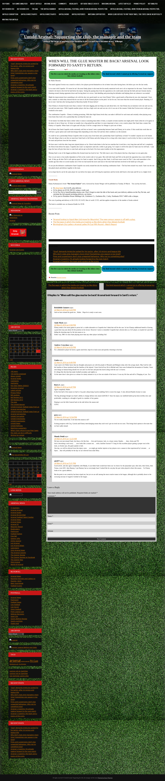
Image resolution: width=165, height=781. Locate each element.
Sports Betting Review (19, 619)
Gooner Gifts (15, 538)
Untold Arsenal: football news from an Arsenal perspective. (135, 9)
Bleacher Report (17, 527)
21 (28, 351)
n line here (58, 188)
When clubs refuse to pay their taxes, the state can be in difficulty (135, 14)
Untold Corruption (10, 14)
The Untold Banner (48, 9)
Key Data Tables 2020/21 (90, 3)
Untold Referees (78, 14)
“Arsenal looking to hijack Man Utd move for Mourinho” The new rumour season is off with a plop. (94, 219)
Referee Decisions (17, 614)
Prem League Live (17, 612)
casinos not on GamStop (19, 671)
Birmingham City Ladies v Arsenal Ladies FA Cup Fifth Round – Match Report (85, 224)
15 (33, 348)
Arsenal (12, 220)
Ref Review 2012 (8, 9)
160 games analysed (20, 3)
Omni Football (16, 609)
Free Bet (14, 536)
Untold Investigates (29, 14)
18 (15, 351)
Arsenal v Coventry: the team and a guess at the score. (76, 261)
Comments (63, 3)
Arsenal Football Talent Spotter (22, 517)
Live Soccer (15, 607)
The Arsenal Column (18, 553)
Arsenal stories (61, 277)
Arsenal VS (15, 524)
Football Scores (16, 586)
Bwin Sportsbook (17, 583)
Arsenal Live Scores (17, 250)
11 (15, 348)
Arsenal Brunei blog (18, 515)
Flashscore (15, 531)
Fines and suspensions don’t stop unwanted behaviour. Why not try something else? (88, 256)
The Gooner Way (17, 560)
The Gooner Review (18, 555)
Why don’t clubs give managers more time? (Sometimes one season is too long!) (87, 254)
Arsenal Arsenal (17, 510)
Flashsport (15, 600)
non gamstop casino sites (19, 676)
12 (20, 348)
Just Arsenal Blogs (17, 545)
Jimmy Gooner (16, 541)
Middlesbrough (14, 664)
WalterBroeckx (72, 69)
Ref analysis (153, 3)
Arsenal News (16, 520)
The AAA (35, 9)
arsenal (15, 660)
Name (50, 516)
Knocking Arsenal (109, 3)
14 (28, 348)
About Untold (36, 3)
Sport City (14, 616)
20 (24, 351)
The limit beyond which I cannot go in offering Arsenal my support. (130, 286)
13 (24, 348)
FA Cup (34, 660)
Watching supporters (96, 14)
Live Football (15, 605)
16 (37, 348)
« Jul (11, 360)
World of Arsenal (17, 564)
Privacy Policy (139, 3)
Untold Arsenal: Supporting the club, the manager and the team (82, 36)
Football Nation (16, 534)
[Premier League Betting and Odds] (23, 647)
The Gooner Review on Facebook (23, 557)
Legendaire (15, 548)
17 (11, 351)
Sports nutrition (17, 621)
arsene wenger (25, 661)
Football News (16, 602)
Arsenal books (50, 3)
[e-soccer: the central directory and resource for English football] (14, 640)
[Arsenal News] (16, 174)
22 (33, 351)
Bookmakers (15, 529)
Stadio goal (15, 623)
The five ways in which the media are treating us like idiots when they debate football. (89, 222)
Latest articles (124, 3)
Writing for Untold (10, 19)
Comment (51, 496)
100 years (6, 3)
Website (50, 531)
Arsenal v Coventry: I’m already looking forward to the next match (80, 259)
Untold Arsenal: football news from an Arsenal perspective (83, 9)
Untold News (64, 14)
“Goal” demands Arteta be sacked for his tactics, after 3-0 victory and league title (87, 251)
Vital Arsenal (15, 562)
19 (20, 351)
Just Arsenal (15, 543)
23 (37, 351)
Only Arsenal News (18, 550)
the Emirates (22, 664)
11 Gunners (15, 508)
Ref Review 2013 (23, 9)
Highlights (73, 3)
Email (50, 524)
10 (11, 348)
